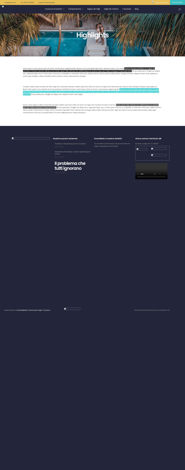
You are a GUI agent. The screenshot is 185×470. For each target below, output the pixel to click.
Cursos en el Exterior (53, 9)
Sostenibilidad (22, 310)
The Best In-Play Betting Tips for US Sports (70, 144)
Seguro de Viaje (93, 9)
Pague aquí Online (161, 3)
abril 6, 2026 (59, 147)
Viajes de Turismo (111, 9)
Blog (136, 9)
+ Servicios (126, 9)
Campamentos (74, 9)
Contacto (46, 310)
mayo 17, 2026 (60, 173)
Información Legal (35, 310)
